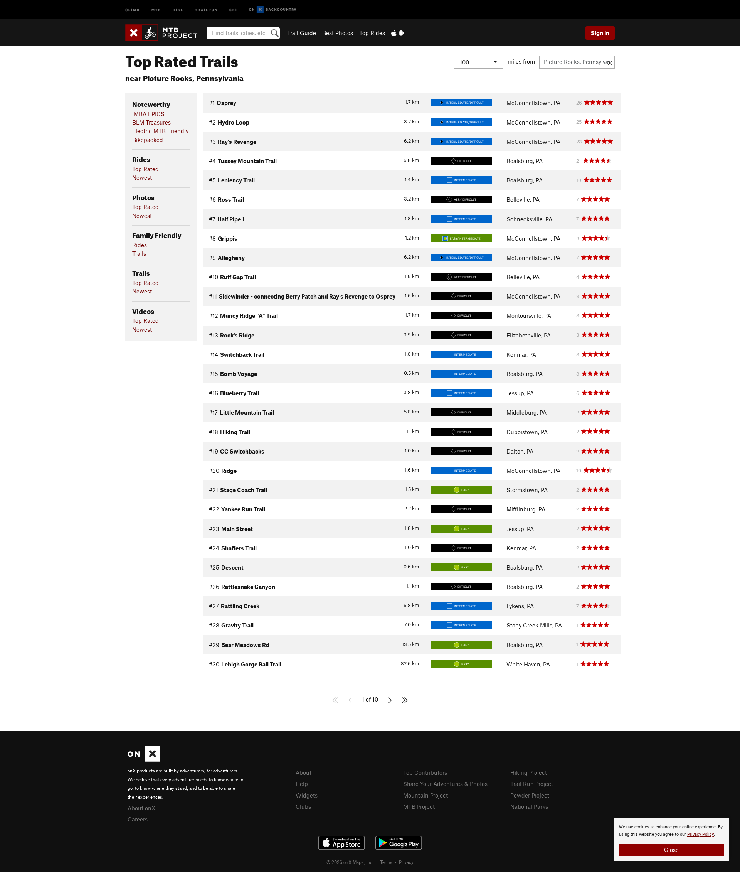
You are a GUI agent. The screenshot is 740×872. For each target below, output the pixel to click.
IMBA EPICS (148, 113)
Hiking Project (528, 772)
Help (302, 783)
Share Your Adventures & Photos (445, 783)
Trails (139, 253)
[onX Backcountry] (272, 10)
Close (671, 849)
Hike (178, 9)
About (303, 772)
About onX (141, 808)
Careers (138, 819)
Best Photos (337, 32)
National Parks (529, 806)
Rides (139, 244)
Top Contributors (425, 772)
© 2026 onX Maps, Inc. (349, 862)
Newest (142, 177)
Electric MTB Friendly (160, 130)
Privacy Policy (700, 834)
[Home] (165, 32)
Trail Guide (301, 32)
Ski (233, 9)
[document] (671, 839)
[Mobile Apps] (397, 32)
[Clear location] (610, 62)
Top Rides (372, 32)
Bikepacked (147, 139)
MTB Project (419, 806)
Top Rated (145, 168)
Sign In (600, 32)
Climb (132, 9)
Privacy (406, 862)
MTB (156, 9)
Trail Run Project (531, 783)
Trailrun (206, 9)
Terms (386, 862)
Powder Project (529, 795)
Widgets (307, 795)
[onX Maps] (144, 759)
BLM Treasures (151, 122)
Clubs (303, 806)
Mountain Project (425, 795)
